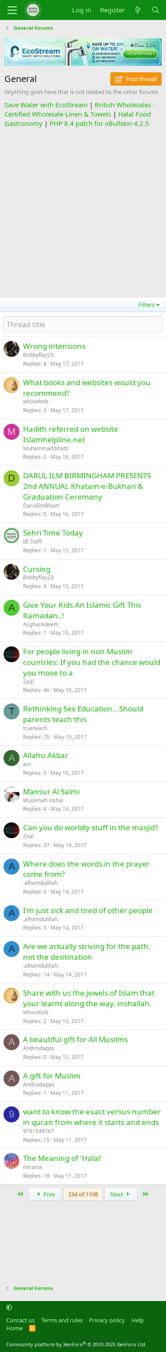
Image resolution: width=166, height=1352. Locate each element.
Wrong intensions (54, 346)
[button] (9, 1308)
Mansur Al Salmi (51, 791)
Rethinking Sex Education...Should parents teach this (83, 713)
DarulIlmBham (41, 505)
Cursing (36, 569)
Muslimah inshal (43, 800)
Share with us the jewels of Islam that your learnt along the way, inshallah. (88, 998)
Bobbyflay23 (38, 355)
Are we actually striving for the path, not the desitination (87, 951)
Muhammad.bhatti (46, 448)
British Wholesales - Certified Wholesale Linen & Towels (79, 109)
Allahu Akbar (45, 755)
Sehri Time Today (53, 533)
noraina (32, 1167)
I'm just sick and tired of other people (88, 910)
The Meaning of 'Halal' (62, 1158)
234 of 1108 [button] (83, 1194)
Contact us (20, 1320)
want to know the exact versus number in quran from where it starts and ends (92, 1116)
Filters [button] (146, 305)
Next (117, 1194)
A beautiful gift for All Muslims (75, 1039)
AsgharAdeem (40, 624)
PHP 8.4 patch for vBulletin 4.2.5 (99, 123)
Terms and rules (62, 1320)
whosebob (35, 401)
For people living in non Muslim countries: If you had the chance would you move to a (91, 662)
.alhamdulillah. (41, 883)
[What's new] (138, 10)
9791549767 (38, 1131)
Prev (48, 1194)
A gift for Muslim (52, 1076)
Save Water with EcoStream (46, 104)
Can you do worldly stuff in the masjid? (90, 827)
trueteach (35, 728)
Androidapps (38, 1048)
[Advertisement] (83, 211)
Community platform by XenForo (76, 1344)
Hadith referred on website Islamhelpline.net (70, 434)
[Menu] (12, 10)
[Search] (155, 10)
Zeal (28, 681)
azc (27, 764)
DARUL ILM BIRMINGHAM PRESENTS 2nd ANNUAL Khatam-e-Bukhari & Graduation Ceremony (87, 486)
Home (14, 1328)
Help (137, 1320)
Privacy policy (107, 1320)
